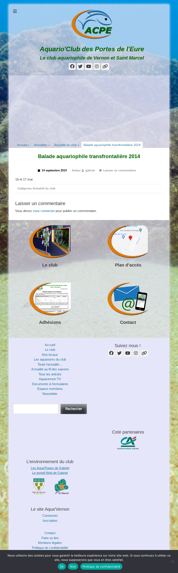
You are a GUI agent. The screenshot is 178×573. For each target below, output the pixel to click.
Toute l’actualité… (50, 364)
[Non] (172, 561)
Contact (128, 322)
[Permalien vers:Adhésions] (50, 299)
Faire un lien (50, 538)
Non (73, 566)
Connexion (50, 515)
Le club (50, 265)
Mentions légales (50, 543)
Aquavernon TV (50, 379)
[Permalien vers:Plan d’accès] (128, 241)
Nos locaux (50, 354)
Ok (62, 566)
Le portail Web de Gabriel (50, 473)
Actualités (42, 145)
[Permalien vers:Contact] (128, 299)
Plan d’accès (128, 265)
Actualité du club (66, 145)
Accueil (23, 145)
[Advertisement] (89, 105)
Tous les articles (50, 374)
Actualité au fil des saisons (50, 369)
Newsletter (50, 394)
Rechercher (73, 409)
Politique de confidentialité (50, 548)
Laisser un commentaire (119, 170)
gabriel (90, 170)
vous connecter (44, 211)
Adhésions (50, 322)
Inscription (50, 520)
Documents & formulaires (50, 384)
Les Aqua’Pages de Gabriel (50, 468)
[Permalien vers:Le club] (50, 241)
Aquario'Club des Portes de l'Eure (92, 49)
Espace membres (50, 389)
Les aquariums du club (50, 359)
